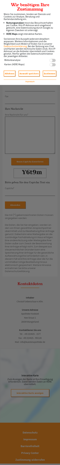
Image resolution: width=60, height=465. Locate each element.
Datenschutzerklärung (15, 46)
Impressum (30, 81)
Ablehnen (9, 73)
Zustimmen (49, 73)
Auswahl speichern (29, 73)
